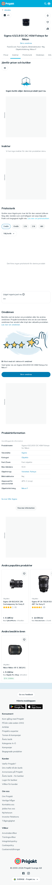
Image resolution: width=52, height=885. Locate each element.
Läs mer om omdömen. (11, 325)
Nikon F (25, 488)
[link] (15, 596)
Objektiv (7, 10)
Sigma (24, 453)
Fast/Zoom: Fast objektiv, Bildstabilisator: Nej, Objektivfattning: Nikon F (26, 48)
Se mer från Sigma (9, 499)
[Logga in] (48, 3)
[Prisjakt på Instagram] (28, 873)
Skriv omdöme (26, 43)
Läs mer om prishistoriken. (38, 218)
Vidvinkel (25, 471)
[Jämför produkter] (47, 29)
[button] (6, 15)
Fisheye (33, 471)
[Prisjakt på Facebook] (23, 873)
